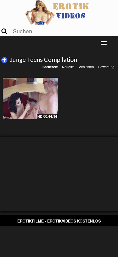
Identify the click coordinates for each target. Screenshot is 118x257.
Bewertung (106, 66)
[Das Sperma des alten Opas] (30, 98)
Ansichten (86, 66)
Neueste (68, 66)
